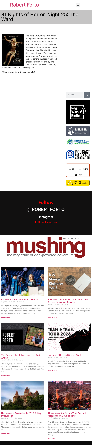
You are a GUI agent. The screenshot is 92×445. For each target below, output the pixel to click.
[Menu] (78, 5)
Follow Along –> (46, 222)
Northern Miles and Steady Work (65, 355)
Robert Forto (24, 5)
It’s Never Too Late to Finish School (19, 299)
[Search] (87, 95)
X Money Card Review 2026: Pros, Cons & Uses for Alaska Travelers (68, 300)
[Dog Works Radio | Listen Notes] (78, 176)
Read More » (5, 317)
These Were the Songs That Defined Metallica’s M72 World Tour (67, 414)
